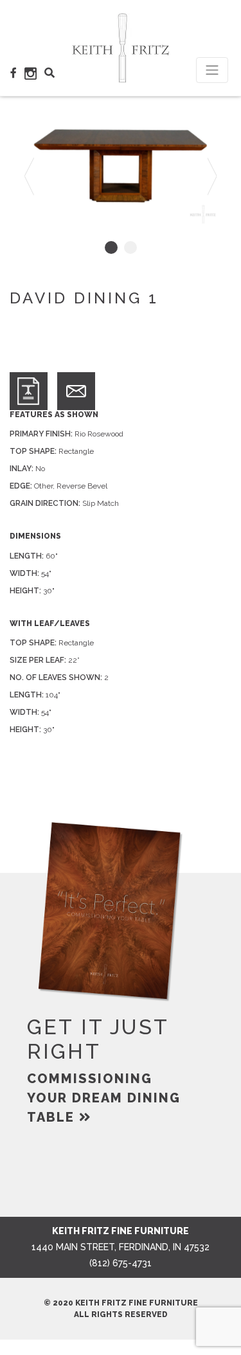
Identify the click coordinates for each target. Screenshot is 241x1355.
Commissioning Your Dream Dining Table (104, 1098)
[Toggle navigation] (212, 70)
